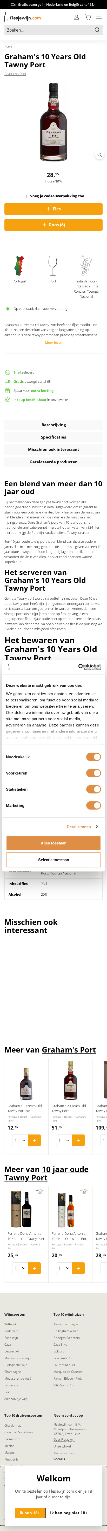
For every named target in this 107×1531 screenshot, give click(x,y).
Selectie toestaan (53, 860)
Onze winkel (62, 1446)
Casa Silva (60, 1344)
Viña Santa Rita (64, 1385)
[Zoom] (99, 154)
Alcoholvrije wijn (16, 1399)
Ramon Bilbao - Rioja (68, 1378)
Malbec (9, 1452)
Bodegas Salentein (67, 1337)
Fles (57, 209)
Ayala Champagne (66, 1324)
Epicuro (59, 1351)
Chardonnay (12, 1425)
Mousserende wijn (17, 1358)
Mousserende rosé (17, 1378)
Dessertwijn (12, 1351)
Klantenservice (64, 1453)
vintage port (13, 613)
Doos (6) (57, 225)
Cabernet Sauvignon (18, 1432)
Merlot (9, 1446)
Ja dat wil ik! (77, 1518)
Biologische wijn (15, 1365)
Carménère (12, 1439)
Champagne (12, 1371)
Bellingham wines (66, 1331)
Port (7, 1392)
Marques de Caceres (68, 1371)
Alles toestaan (53, 843)
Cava (7, 1344)
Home (8, 46)
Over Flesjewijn (64, 1439)
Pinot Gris (11, 1459)
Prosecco (11, 1385)
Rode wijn (11, 1331)
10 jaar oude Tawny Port (46, 1173)
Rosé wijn (11, 1337)
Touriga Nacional (63, 873)
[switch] (93, 773)
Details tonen (79, 826)
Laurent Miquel (64, 1365)
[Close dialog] (98, 1482)
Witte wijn (11, 1324)
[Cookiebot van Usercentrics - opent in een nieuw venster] (78, 667)
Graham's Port (15, 73)
